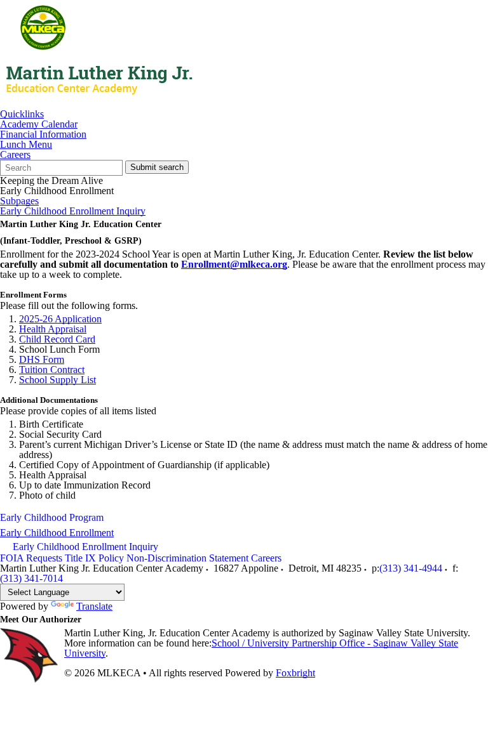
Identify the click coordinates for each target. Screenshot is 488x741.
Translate (94, 606)
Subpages (19, 201)
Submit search (157, 167)
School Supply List (57, 379)
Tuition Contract (52, 369)
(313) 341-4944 (410, 568)
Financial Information (43, 134)
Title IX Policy (94, 558)
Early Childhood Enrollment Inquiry (73, 211)
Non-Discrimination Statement (187, 558)
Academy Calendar (39, 124)
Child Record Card (57, 339)
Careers (15, 155)
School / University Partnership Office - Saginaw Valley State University (261, 648)
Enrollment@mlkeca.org (234, 264)
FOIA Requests (31, 558)
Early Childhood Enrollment (57, 532)
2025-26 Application (60, 318)
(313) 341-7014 (31, 578)
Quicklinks (22, 114)
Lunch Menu (26, 145)
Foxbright (295, 672)
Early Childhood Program (52, 517)
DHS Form (41, 359)
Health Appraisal (52, 329)
